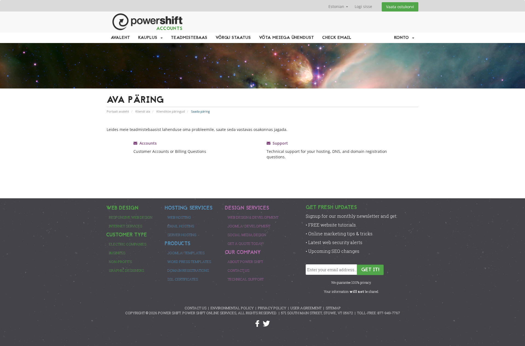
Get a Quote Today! (246, 243)
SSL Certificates (182, 279)
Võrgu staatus (233, 38)
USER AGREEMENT (306, 307)
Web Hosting (179, 217)
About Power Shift (245, 261)
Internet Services (125, 226)
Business (117, 252)
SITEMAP (333, 307)
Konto (403, 38)
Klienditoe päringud (170, 111)
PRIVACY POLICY (272, 307)
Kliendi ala (142, 111)
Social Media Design (247, 234)
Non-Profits (120, 261)
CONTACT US (195, 307)
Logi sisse (363, 6)
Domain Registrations (188, 270)
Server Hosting (181, 234)
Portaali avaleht (118, 111)
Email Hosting (180, 226)
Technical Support (246, 279)
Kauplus (149, 38)
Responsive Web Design (130, 217)
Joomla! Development (249, 226)
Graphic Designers (126, 270)
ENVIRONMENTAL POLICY (232, 307)
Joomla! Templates (186, 252)
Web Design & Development (253, 217)
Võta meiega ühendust (286, 38)
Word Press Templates (189, 261)
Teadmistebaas (189, 38)
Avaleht (120, 38)
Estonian (336, 6)
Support (279, 143)
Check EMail (336, 38)
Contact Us (238, 270)
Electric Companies (127, 244)
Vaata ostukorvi (400, 6)
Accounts (147, 143)
